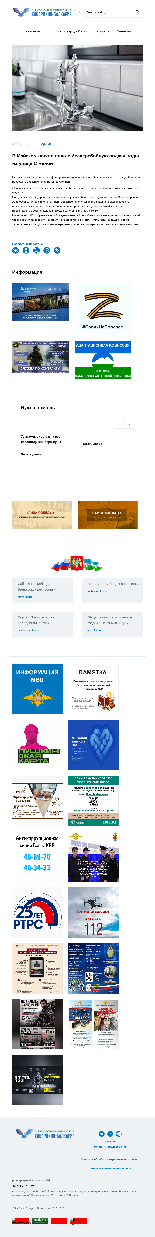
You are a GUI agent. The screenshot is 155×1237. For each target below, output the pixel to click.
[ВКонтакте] (16, 253)
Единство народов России (71, 31)
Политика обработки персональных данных (110, 1159)
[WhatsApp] (47, 253)
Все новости (32, 31)
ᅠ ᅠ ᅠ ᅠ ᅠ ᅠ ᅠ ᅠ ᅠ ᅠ (110, 1155)
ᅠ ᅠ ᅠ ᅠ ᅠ (110, 1150)
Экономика (124, 31)
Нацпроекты (102, 31)
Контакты (110, 1141)
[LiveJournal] (57, 253)
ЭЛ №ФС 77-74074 (24, 1185)
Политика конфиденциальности (110, 1167)
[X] (37, 253)
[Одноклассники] (26, 253)
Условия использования (110, 1146)
